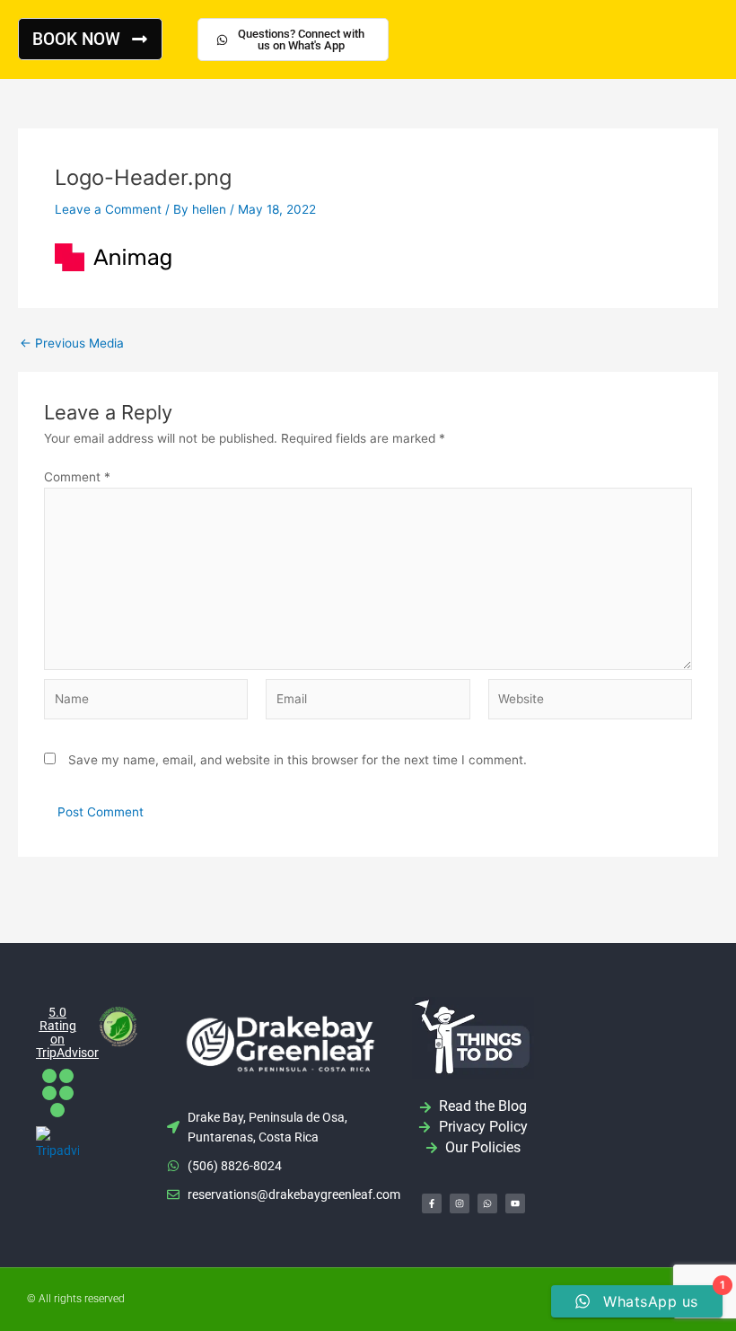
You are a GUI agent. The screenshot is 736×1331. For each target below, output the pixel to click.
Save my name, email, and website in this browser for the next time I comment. (297, 760)
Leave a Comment (108, 209)
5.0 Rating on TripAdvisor (67, 1032)
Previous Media (72, 344)
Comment (77, 477)
